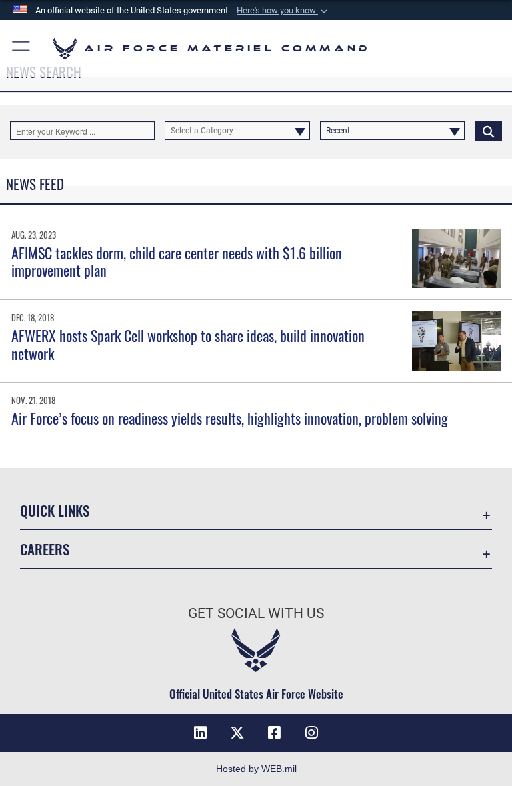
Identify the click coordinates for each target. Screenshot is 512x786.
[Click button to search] (488, 130)
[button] (283, 10)
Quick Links (54, 510)
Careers (44, 549)
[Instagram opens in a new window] (312, 733)
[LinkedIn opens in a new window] (200, 733)
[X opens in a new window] (237, 733)
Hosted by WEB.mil (256, 768)
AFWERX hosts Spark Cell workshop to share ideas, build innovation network (188, 344)
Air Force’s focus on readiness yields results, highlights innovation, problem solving (229, 418)
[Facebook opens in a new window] (275, 733)
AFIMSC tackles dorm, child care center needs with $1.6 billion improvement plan (176, 261)
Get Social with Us (256, 613)
